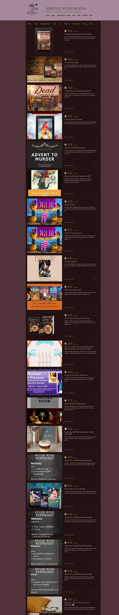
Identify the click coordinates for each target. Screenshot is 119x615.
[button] (53, 15)
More (91, 24)
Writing (85, 24)
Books (60, 24)
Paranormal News (45, 24)
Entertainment (76, 24)
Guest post (67, 24)
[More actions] (96, 31)
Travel (54, 24)
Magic (36, 24)
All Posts (29, 24)
